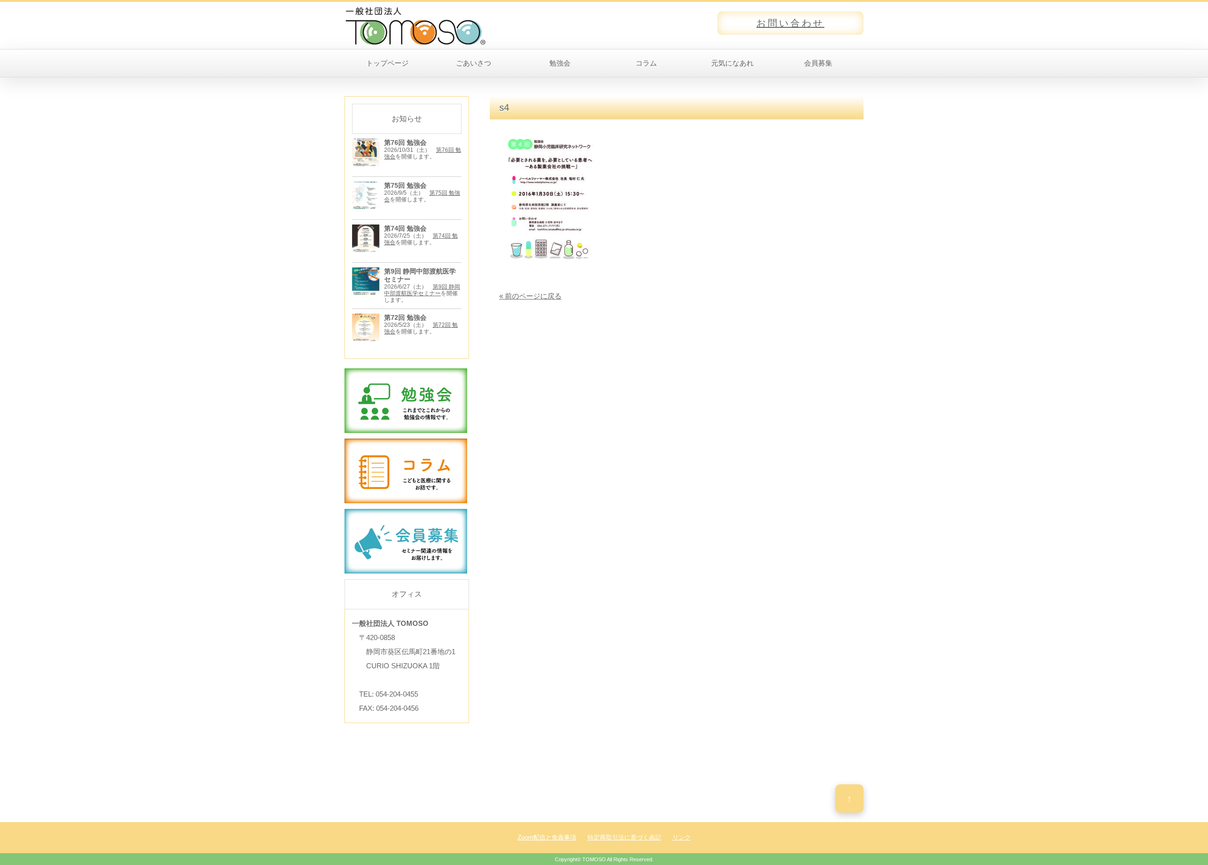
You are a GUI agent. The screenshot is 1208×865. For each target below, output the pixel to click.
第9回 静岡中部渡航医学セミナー (422, 290)
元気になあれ (732, 63)
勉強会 (559, 63)
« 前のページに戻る (530, 296)
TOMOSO (594, 859)
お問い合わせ (790, 23)
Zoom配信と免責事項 (547, 837)
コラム (646, 63)
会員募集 (818, 63)
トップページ (387, 63)
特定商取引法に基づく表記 (624, 837)
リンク (681, 837)
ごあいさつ (473, 63)
